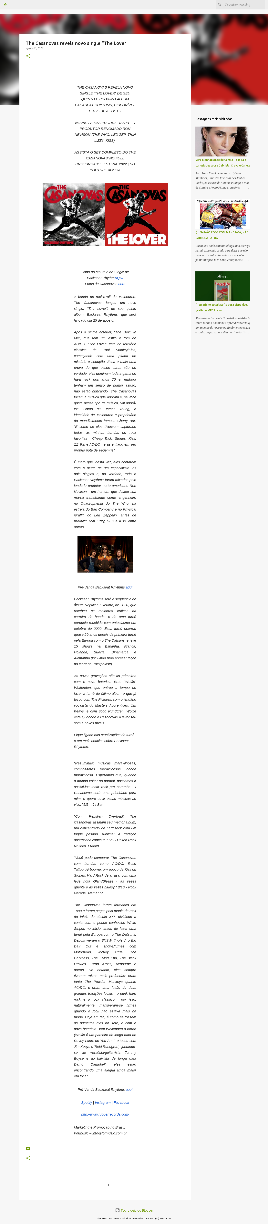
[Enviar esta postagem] (28, 1150)
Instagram (103, 1103)
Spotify (86, 1103)
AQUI (119, 278)
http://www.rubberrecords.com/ (105, 1114)
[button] (28, 56)
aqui (129, 587)
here (121, 284)
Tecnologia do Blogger (136, 1210)
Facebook (121, 1103)
